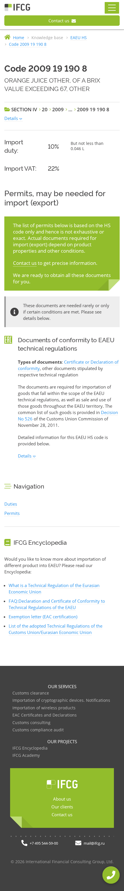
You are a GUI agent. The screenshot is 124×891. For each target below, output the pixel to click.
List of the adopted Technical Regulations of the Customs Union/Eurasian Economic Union (55, 629)
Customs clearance (30, 693)
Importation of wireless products (44, 708)
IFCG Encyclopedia (30, 748)
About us (62, 799)
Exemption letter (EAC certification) (43, 616)
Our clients (62, 807)
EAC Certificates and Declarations (44, 715)
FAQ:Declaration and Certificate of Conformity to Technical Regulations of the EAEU (57, 604)
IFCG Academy (26, 755)
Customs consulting (31, 722)
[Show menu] (112, 8)
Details (11, 118)
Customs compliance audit (38, 730)
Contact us (59, 20)
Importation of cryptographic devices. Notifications (61, 700)
